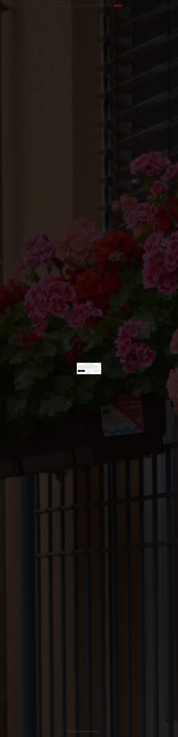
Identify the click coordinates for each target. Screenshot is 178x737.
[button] (99, 363)
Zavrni (89, 370)
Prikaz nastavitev (96, 370)
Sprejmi (81, 370)
